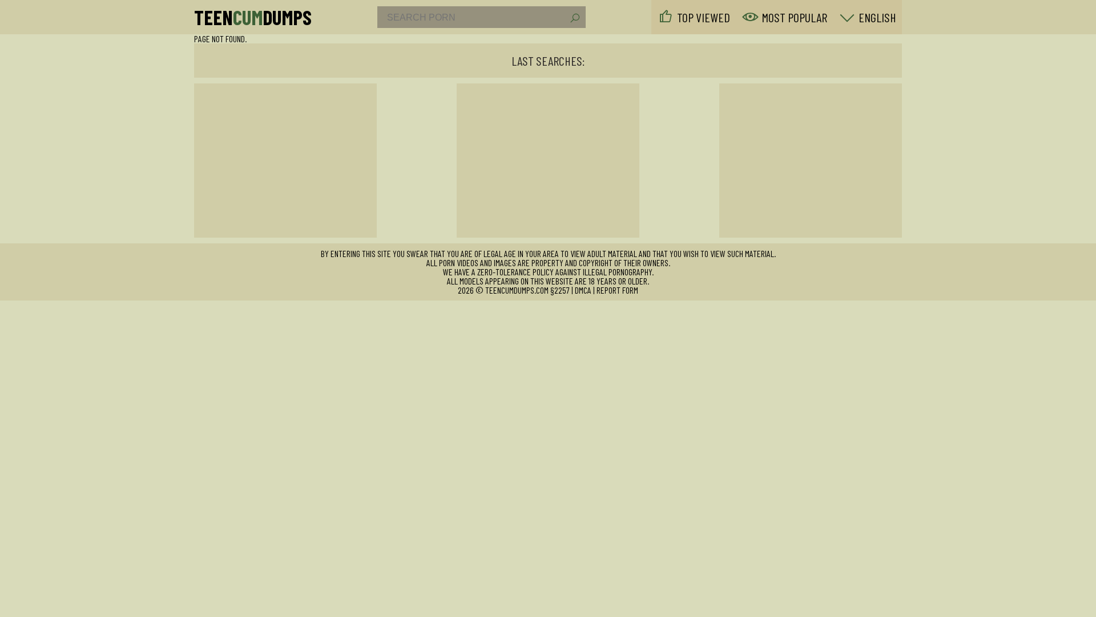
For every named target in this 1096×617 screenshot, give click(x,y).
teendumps (253, 17)
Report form (617, 290)
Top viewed (703, 17)
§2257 (560, 290)
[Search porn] (574, 18)
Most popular (794, 17)
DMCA (583, 290)
